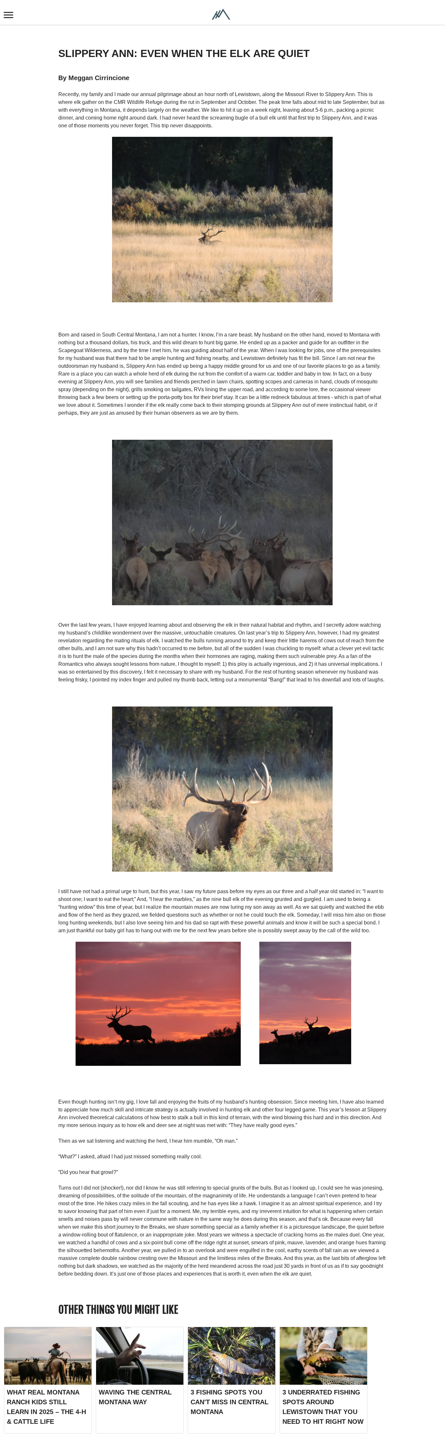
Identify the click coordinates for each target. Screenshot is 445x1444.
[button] (8, 15)
